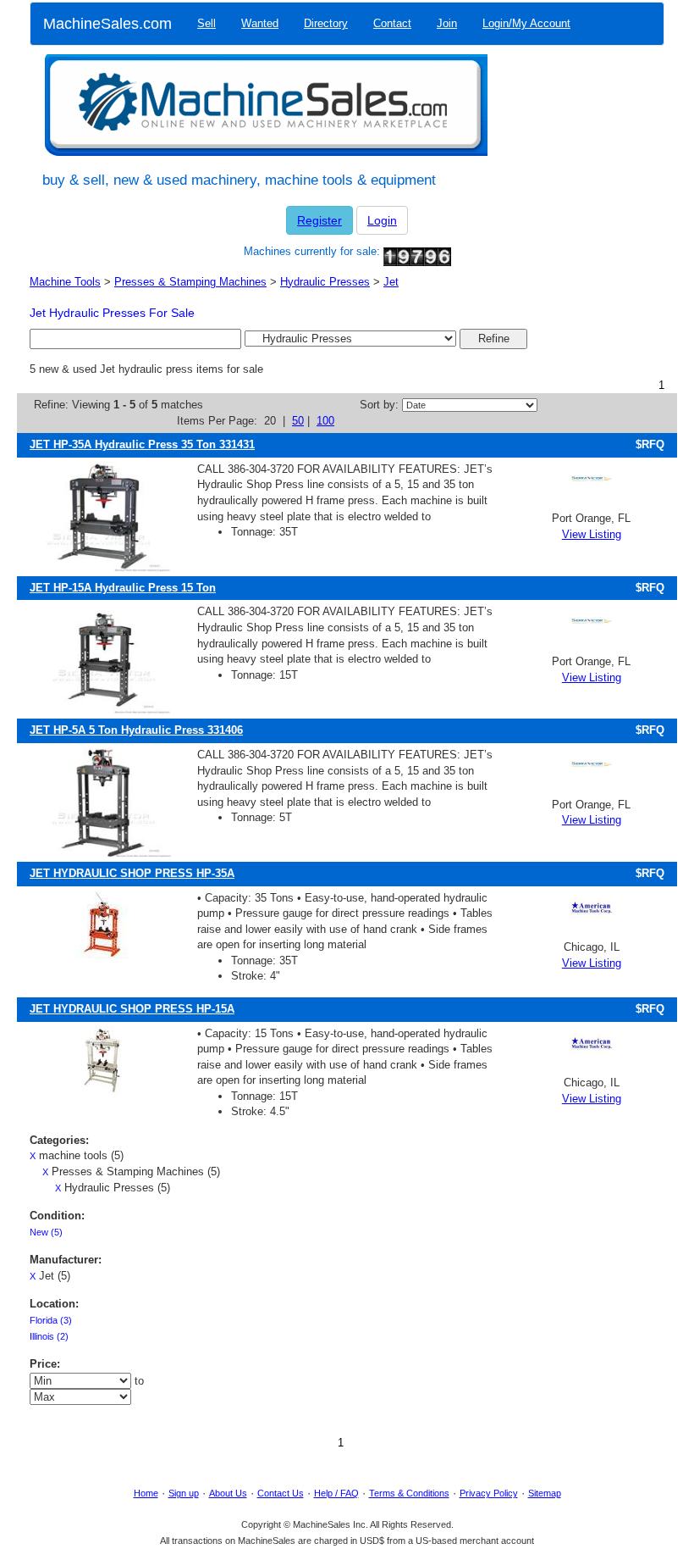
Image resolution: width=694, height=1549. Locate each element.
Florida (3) (51, 1320)
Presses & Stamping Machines (190, 281)
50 (298, 420)
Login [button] (382, 220)
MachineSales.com (107, 23)
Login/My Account (526, 23)
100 (325, 420)
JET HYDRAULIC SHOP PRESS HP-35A (132, 873)
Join (447, 23)
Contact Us (280, 1493)
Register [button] (319, 220)
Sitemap (544, 1493)
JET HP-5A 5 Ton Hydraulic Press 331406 (136, 730)
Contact (392, 23)
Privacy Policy (489, 1493)
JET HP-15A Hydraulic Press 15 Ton (123, 587)
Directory (326, 23)
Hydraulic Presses (325, 281)
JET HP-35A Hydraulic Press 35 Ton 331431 (142, 444)
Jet (391, 281)
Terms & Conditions (409, 1493)
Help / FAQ (336, 1493)
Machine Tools (65, 281)
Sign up (183, 1493)
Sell (206, 23)
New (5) (46, 1232)
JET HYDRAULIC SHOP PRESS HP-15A (132, 1008)
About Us (228, 1493)
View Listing (591, 534)
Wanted (259, 23)
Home (146, 1493)
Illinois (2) (49, 1336)
